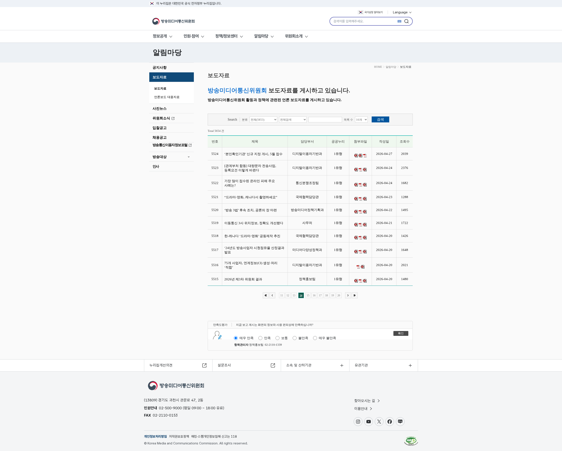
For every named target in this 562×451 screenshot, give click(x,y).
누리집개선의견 (161, 365)
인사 (156, 166)
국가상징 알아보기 (373, 12)
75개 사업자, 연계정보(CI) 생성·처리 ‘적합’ (250, 265)
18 (326, 295)
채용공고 (160, 137)
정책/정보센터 (226, 36)
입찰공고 (160, 128)
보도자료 (160, 77)
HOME (378, 66)
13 (294, 295)
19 (332, 295)
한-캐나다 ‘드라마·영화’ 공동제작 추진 (253, 236)
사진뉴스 (160, 108)
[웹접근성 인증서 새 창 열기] (411, 439)
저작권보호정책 (179, 436)
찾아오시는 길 (365, 401)
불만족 (303, 338)
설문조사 (224, 365)
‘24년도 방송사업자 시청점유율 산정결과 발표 (254, 250)
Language (401, 12)
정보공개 (160, 36)
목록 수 (348, 119)
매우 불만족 (327, 338)
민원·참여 (191, 36)
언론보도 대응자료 (167, 97)
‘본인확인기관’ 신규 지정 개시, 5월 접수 (254, 154)
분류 (245, 119)
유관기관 (361, 365)
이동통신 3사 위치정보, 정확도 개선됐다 (254, 223)
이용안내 (361, 408)
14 (301, 295)
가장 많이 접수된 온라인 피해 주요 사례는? (249, 183)
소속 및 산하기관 (299, 365)
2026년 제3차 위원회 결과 (244, 279)
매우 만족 (247, 338)
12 (287, 295)
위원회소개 (294, 36)
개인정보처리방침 (155, 436)
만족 (267, 338)
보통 (284, 338)
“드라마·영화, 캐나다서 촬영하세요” (251, 197)
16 (314, 295)
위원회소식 (161, 118)
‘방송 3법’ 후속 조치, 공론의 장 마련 (251, 210)
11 (281, 295)
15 (308, 295)
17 (320, 295)
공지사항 (160, 67)
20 (338, 295)
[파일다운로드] (356, 155)
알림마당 (261, 36)
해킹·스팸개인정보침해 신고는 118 (214, 436)
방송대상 (160, 157)
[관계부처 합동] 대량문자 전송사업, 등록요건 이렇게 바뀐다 (250, 168)
